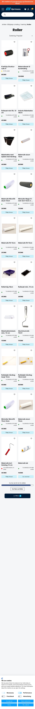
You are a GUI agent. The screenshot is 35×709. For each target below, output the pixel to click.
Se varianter (25, 476)
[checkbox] (3, 693)
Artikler (4, 24)
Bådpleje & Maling (14, 24)
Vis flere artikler (17, 489)
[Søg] (5, 14)
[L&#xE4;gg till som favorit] (14, 42)
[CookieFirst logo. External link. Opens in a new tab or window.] (2, 678)
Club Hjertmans (17, 1)
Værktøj (23, 24)
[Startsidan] (13, 9)
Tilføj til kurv (9, 78)
